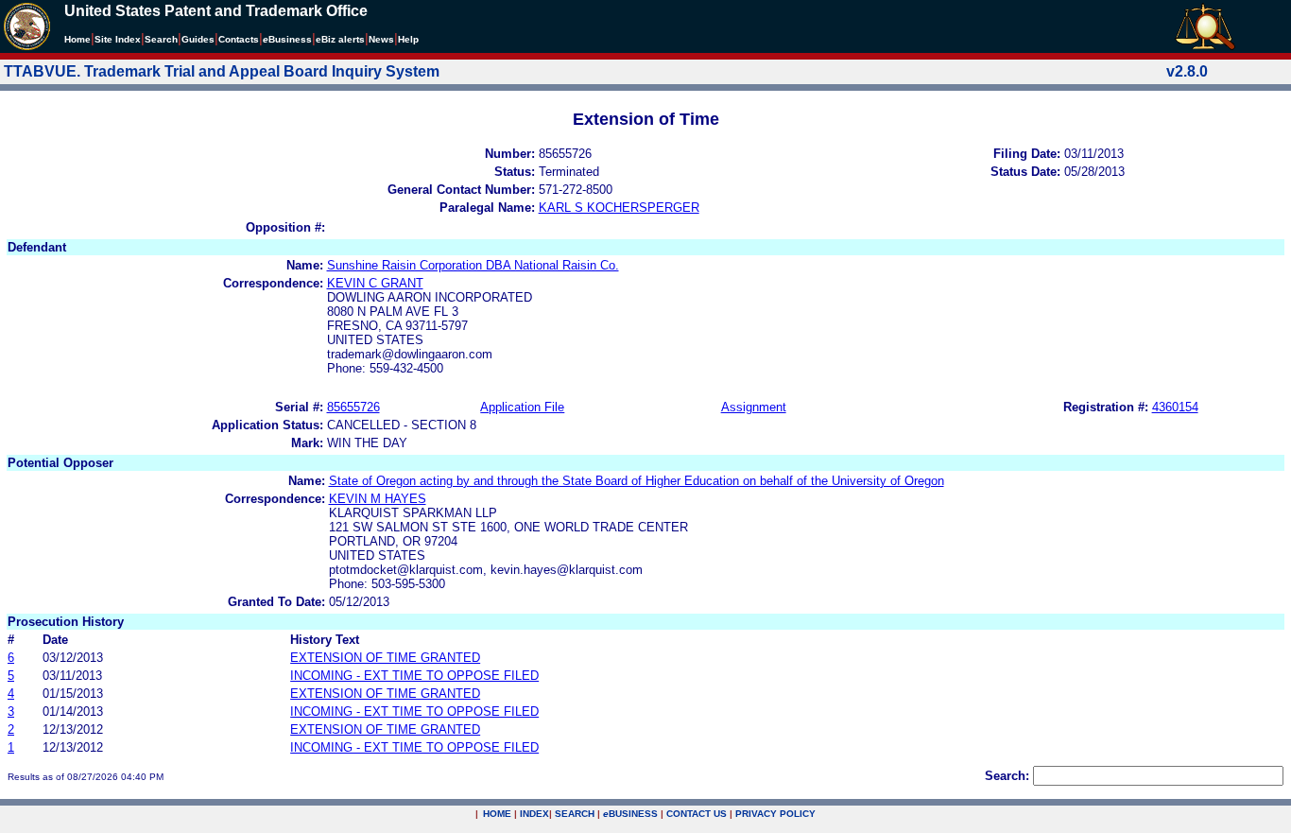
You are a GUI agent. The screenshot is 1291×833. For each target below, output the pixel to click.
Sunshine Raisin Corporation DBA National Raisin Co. (473, 265)
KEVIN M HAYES (377, 499)
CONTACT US (696, 813)
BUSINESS (630, 813)
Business (287, 39)
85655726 (353, 407)
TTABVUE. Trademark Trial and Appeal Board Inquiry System (221, 71)
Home (77, 39)
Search (161, 39)
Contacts (238, 39)
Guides (198, 39)
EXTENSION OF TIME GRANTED (385, 658)
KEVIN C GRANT (375, 283)
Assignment (753, 407)
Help (408, 39)
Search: (1007, 776)
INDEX (534, 813)
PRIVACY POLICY (775, 813)
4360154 (1175, 407)
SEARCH (574, 813)
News (381, 39)
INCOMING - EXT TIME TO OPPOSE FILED (414, 675)
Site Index (118, 39)
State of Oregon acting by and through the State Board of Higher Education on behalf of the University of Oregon (636, 481)
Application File (522, 407)
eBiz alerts (340, 39)
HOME (497, 813)
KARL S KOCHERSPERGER (619, 207)
